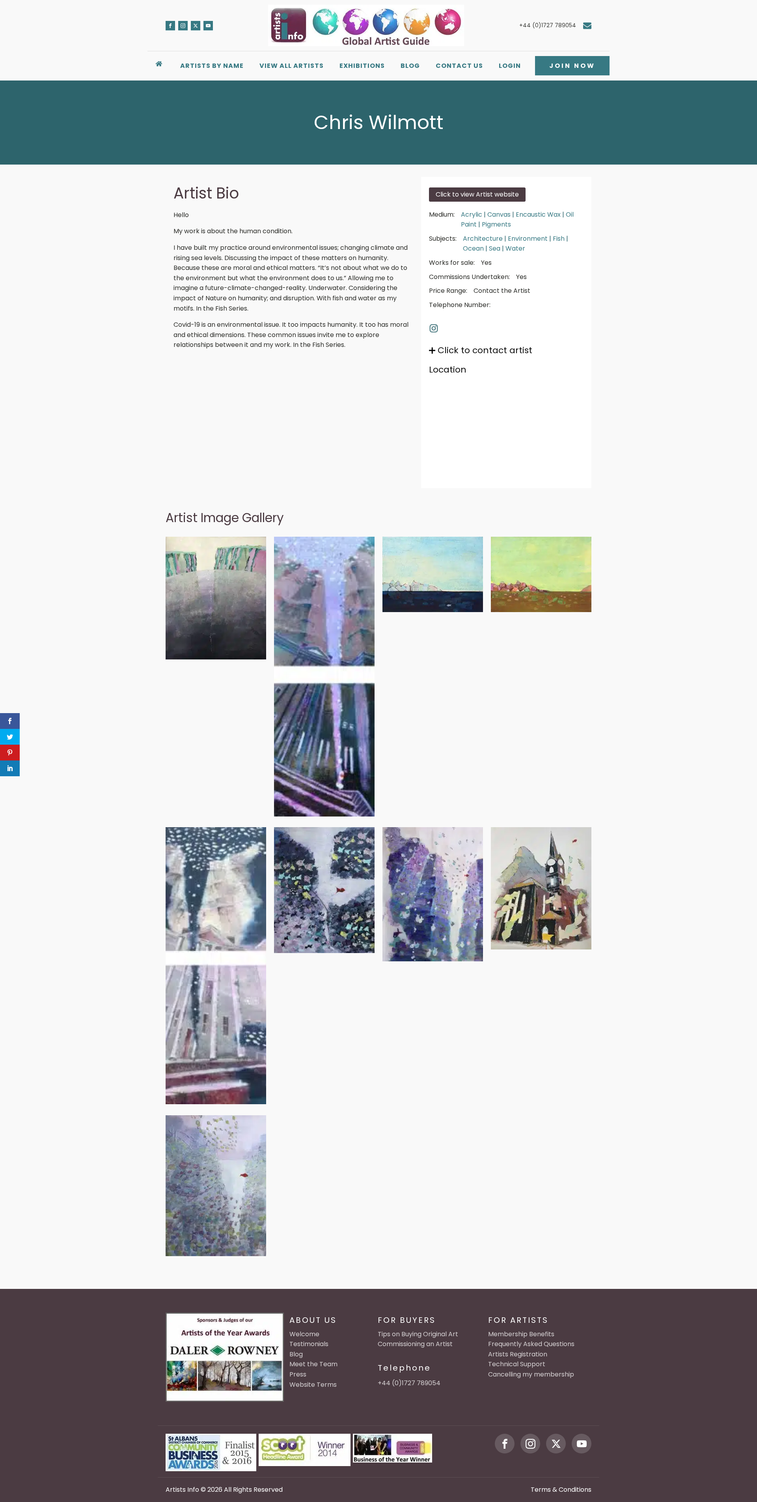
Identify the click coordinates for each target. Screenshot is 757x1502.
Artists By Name (212, 65)
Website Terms (313, 1384)
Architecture (483, 238)
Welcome (304, 1334)
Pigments (496, 224)
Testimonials (308, 1343)
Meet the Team (313, 1364)
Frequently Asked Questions (531, 1343)
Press (297, 1374)
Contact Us (459, 65)
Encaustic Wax (538, 214)
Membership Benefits (521, 1334)
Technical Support (516, 1364)
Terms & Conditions (561, 1489)
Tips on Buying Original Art (418, 1334)
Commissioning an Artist (415, 1343)
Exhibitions (362, 65)
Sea (494, 248)
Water (515, 248)
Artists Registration (517, 1354)
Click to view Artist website (477, 194)
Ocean (473, 248)
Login (510, 65)
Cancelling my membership (531, 1374)
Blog (410, 65)
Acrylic (471, 214)
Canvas (499, 214)
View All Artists (291, 65)
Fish (559, 238)
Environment (528, 238)
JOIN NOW (572, 65)
